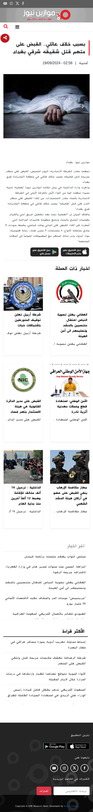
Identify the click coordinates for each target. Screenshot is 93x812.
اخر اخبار (75, 546)
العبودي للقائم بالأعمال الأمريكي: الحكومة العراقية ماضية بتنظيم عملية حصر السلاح (49, 616)
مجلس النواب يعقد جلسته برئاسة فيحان (55, 556)
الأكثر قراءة (73, 631)
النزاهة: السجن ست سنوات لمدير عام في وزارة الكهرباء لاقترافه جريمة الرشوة (46, 569)
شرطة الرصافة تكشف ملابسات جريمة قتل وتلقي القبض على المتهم (48, 660)
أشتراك (44, 791)
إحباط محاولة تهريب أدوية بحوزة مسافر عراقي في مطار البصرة (48, 645)
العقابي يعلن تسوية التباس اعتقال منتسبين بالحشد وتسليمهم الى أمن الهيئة (45, 585)
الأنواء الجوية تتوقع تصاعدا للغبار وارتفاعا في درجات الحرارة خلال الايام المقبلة (46, 676)
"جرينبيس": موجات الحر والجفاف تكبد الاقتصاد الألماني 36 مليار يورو (45, 601)
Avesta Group (71, 806)
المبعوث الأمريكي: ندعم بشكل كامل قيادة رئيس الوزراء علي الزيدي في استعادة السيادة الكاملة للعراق (46, 692)
